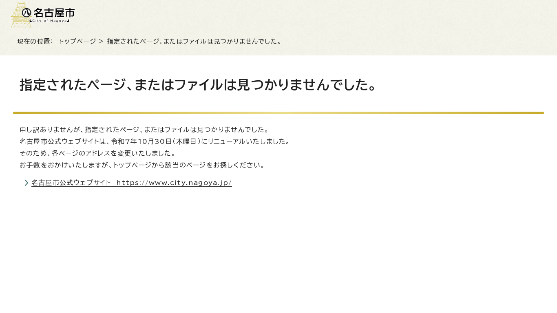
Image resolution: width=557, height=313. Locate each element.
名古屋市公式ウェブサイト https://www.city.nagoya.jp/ (131, 182)
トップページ (77, 41)
